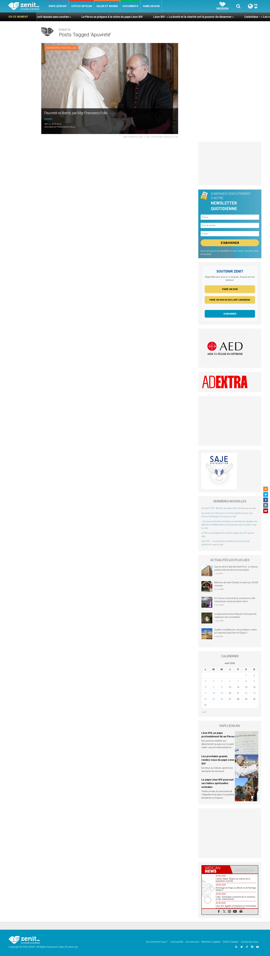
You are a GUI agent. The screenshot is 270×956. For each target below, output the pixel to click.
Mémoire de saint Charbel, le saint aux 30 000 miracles (236, 584)
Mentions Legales (211, 941)
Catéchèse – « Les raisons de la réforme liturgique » (233, 16)
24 (205, 699)
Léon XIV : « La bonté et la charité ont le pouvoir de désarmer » (150, 16)
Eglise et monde (107, 6)
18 (213, 693)
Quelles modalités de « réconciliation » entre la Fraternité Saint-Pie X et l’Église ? (235, 631)
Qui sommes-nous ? (157, 941)
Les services (192, 941)
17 (205, 693)
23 (254, 693)
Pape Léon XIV (58, 6)
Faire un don (151, 6)
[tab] (216, 869)
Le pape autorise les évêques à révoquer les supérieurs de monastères (235, 615)
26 (221, 699)
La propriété (176, 941)
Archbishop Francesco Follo (59, 127)
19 (221, 693)
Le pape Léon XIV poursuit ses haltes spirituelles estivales (217, 783)
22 (246, 693)
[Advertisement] (230, 163)
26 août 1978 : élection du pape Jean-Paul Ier (223, 508)
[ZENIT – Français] (27, 6)
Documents (130, 6)
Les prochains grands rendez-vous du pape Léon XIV (217, 760)
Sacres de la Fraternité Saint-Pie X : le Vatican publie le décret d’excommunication (236, 568)
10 (205, 687)
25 (213, 699)
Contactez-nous (249, 941)
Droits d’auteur (231, 941)
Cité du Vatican (81, 6)
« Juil (203, 712)
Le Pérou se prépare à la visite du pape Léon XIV (68, 16)
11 (213, 687)
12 (221, 687)
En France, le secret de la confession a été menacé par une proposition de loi (234, 600)
